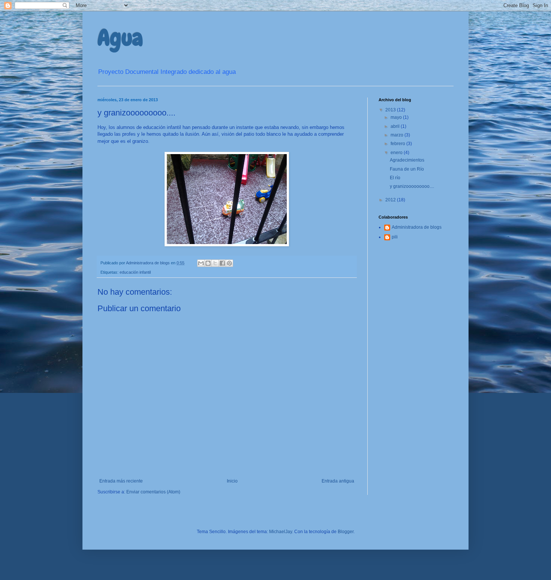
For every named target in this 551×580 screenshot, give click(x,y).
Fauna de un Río (407, 169)
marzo (397, 135)
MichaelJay (280, 531)
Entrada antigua (338, 481)
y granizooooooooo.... (412, 186)
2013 (391, 109)
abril (396, 126)
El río (395, 177)
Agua (120, 37)
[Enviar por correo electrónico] (201, 263)
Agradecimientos (407, 160)
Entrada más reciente (121, 481)
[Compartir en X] (215, 263)
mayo (397, 117)
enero (397, 152)
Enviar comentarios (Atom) (153, 492)
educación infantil (135, 272)
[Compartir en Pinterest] (229, 263)
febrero (398, 143)
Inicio (232, 481)
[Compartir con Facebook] (222, 263)
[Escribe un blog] (208, 263)
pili (395, 237)
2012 (391, 199)
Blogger (345, 531)
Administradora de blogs (417, 227)
